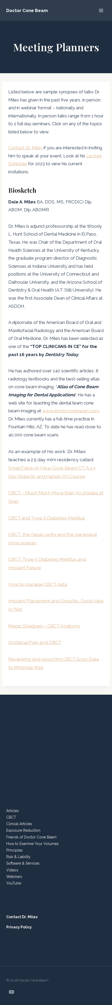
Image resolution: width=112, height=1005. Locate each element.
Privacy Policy (19, 927)
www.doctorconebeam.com (70, 410)
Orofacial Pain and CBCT (34, 642)
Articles (12, 811)
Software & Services (23, 863)
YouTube (13, 883)
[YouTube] (11, 992)
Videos (12, 870)
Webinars (14, 877)
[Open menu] (101, 10)
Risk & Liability (18, 857)
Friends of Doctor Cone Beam (31, 837)
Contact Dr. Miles (25, 147)
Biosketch (22, 190)
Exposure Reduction (23, 830)
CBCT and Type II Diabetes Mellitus (46, 518)
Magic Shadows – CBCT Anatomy (44, 626)
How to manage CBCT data (37, 584)
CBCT (11, 817)
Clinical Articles (19, 824)
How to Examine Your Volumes (32, 844)
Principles (14, 850)
